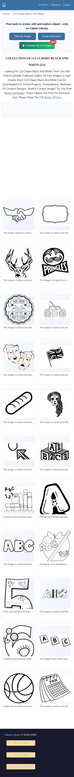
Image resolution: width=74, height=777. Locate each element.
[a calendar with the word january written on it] (55, 688)
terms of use (52, 97)
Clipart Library (13, 734)
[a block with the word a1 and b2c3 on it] (55, 451)
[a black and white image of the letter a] (55, 593)
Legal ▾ (67, 5)
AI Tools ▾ (43, 5)
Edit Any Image (23, 36)
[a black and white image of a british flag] (55, 356)
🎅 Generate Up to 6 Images (38, 44)
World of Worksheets (21, 766)
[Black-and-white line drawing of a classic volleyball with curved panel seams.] (18, 688)
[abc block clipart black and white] (55, 641)
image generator (14, 93)
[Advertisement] (37, 157)
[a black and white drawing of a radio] (55, 309)
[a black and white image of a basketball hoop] (18, 451)
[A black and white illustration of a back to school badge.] (18, 309)
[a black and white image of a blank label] (55, 214)
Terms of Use (20, 742)
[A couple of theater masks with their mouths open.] (18, 356)
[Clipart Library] (4, 5)
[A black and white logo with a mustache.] (55, 263)
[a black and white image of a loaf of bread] (18, 404)
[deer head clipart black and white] (18, 267)
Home (6, 13)
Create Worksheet (51, 36)
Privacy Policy (21, 754)
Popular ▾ (56, 5)
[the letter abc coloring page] (18, 546)
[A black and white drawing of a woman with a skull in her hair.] (55, 404)
